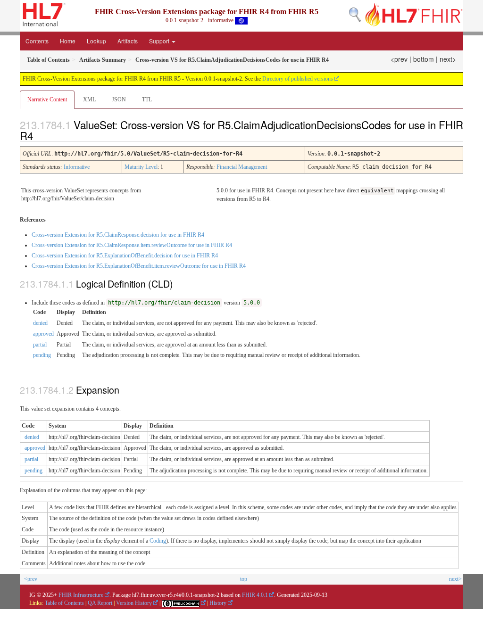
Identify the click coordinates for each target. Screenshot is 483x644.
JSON (119, 99)
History (217, 603)
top (243, 579)
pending (42, 355)
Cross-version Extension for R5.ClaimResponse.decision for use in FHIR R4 (118, 234)
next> (448, 59)
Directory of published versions (297, 78)
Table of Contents (64, 603)
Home (67, 41)
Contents (37, 41)
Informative (77, 167)
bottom (423, 59)
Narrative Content (47, 99)
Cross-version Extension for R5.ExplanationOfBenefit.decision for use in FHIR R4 (125, 255)
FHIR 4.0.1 (255, 595)
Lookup (96, 41)
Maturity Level (141, 167)
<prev (399, 59)
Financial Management (242, 167)
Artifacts (127, 41)
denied (40, 323)
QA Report (100, 603)
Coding (158, 540)
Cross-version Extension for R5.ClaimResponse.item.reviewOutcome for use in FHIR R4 (132, 245)
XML (89, 99)
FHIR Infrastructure (80, 595)
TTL (147, 99)
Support (160, 41)
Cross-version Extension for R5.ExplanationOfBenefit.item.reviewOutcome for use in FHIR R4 (139, 266)
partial (40, 344)
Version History (134, 603)
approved (43, 333)
